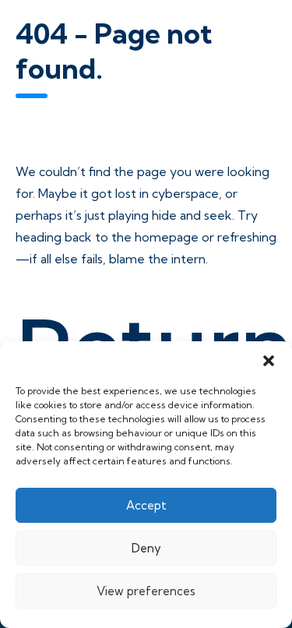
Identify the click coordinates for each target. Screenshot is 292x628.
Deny (146, 548)
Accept (146, 505)
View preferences (146, 591)
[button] (268, 361)
